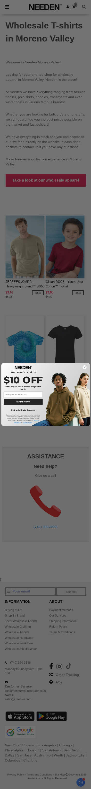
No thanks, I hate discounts (23, 410)
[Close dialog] (84, 367)
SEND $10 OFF (23, 402)
